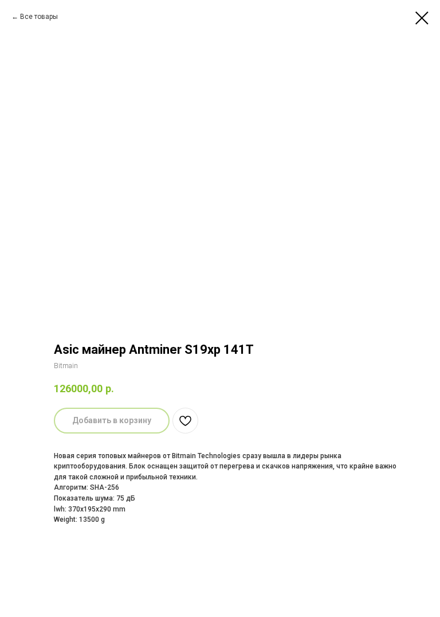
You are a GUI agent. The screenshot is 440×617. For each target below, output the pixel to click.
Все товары (39, 17)
